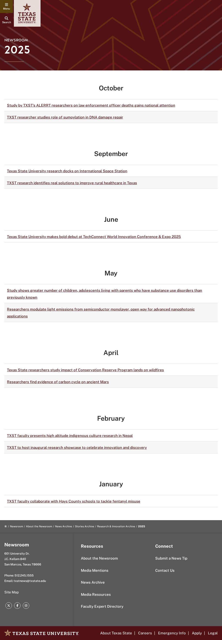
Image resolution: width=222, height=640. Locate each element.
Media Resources (96, 594)
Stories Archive (84, 526)
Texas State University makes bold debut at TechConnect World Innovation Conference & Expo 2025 (94, 237)
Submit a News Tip (171, 558)
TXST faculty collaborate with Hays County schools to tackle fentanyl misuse (73, 501)
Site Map (11, 592)
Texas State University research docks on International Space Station (67, 171)
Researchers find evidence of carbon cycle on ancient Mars (58, 382)
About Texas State (116, 633)
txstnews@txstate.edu (30, 581)
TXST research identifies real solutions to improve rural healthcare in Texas (72, 183)
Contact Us (165, 570)
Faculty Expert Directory (102, 606)
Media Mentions (94, 570)
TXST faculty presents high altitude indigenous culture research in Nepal (70, 435)
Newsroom (16, 40)
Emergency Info (172, 633)
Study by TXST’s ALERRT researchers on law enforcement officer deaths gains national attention (91, 105)
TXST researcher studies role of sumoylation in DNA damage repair (65, 117)
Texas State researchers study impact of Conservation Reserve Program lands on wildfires (85, 370)
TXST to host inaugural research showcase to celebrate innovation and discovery (77, 447)
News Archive (63, 526)
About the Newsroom (39, 526)
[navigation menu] (6, 6)
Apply (197, 633)
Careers (145, 633)
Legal (213, 633)
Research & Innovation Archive (116, 526)
